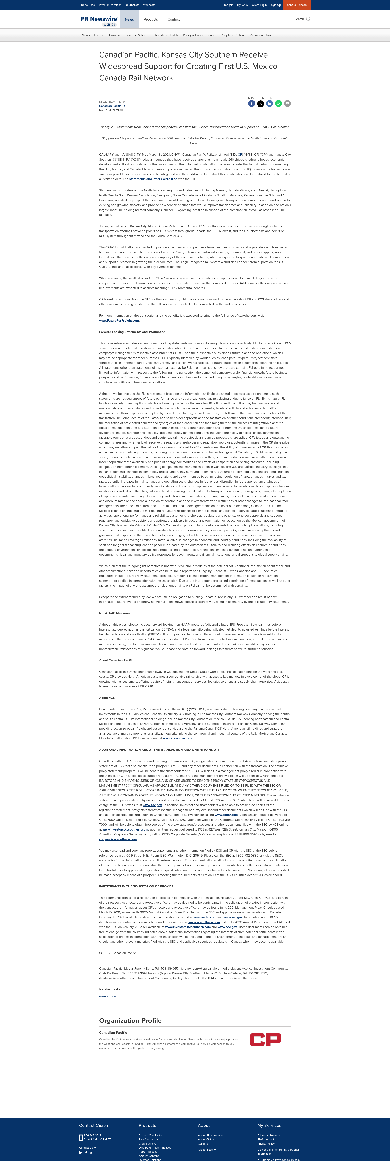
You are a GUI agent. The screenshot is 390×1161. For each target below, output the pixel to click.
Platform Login (266, 1139)
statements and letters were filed (153, 179)
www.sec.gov (152, 805)
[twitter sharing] (260, 104)
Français (228, 5)
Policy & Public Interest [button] (199, 35)
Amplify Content (149, 1156)
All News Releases (269, 1135)
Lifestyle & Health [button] (165, 35)
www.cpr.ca (107, 996)
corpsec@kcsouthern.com (118, 839)
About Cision (206, 1139)
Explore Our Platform (152, 1135)
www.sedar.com (226, 814)
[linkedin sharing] (269, 104)
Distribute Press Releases (155, 1148)
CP (240, 154)
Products (151, 19)
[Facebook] (86, 1153)
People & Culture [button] (233, 35)
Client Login (259, 5)
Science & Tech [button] (136, 35)
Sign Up (276, 5)
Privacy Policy (266, 1143)
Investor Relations (110, 5)
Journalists (132, 5)
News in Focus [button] (92, 35)
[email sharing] (287, 104)
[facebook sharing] (251, 104)
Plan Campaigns (149, 1139)
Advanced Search (262, 35)
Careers (203, 1143)
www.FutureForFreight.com (119, 320)
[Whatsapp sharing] (278, 104)
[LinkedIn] (81, 1153)
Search (299, 19)
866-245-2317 (92, 1135)
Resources (88, 5)
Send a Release (297, 5)
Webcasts (149, 5)
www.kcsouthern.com (178, 738)
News (129, 19)
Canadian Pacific (113, 1032)
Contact (174, 19)
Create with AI (147, 1143)
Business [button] (114, 35)
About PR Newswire (210, 1135)
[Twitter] (91, 1153)
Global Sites (206, 1150)
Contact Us (86, 1148)
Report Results (148, 1152)
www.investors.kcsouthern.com (125, 829)
